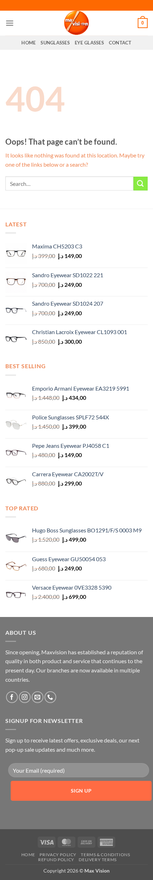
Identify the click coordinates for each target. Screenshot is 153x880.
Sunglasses (55, 42)
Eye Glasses (89, 42)
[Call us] (50, 697)
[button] (9, 23)
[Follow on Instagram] (25, 697)
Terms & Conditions (105, 854)
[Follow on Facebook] (12, 697)
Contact (120, 42)
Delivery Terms (98, 859)
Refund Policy (56, 859)
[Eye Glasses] (76, 23)
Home (28, 42)
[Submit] (140, 184)
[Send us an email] (37, 697)
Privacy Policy (57, 854)
